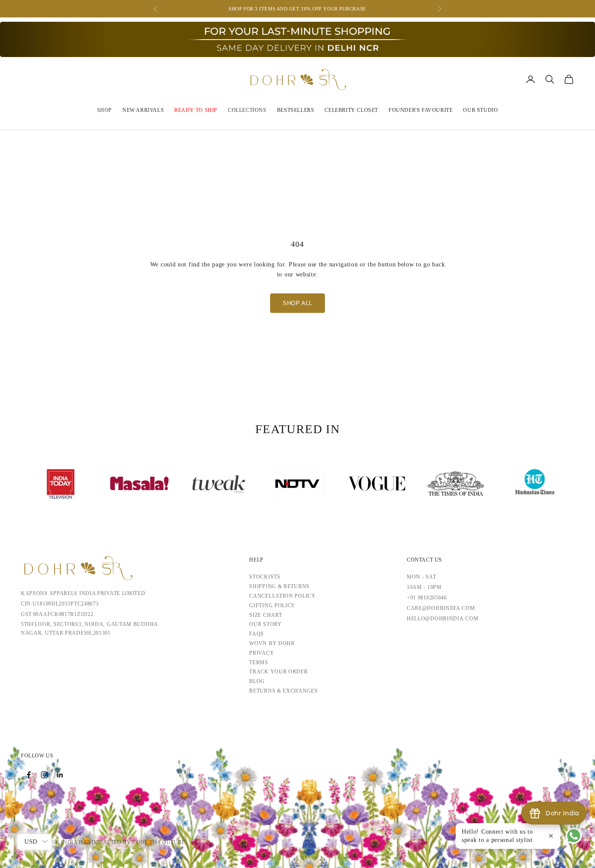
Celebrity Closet (351, 110)
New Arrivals (143, 110)
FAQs (256, 634)
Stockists (264, 577)
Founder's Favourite (421, 110)
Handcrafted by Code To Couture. (133, 842)
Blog (257, 681)
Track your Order (278, 672)
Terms (258, 662)
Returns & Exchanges (283, 691)
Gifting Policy (272, 605)
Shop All (297, 303)
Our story (265, 624)
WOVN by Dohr (271, 643)
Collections (247, 110)
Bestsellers (295, 110)
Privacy (261, 653)
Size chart (265, 615)
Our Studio (480, 110)
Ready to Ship (195, 110)
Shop (104, 110)
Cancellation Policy (282, 596)
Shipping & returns (279, 586)
